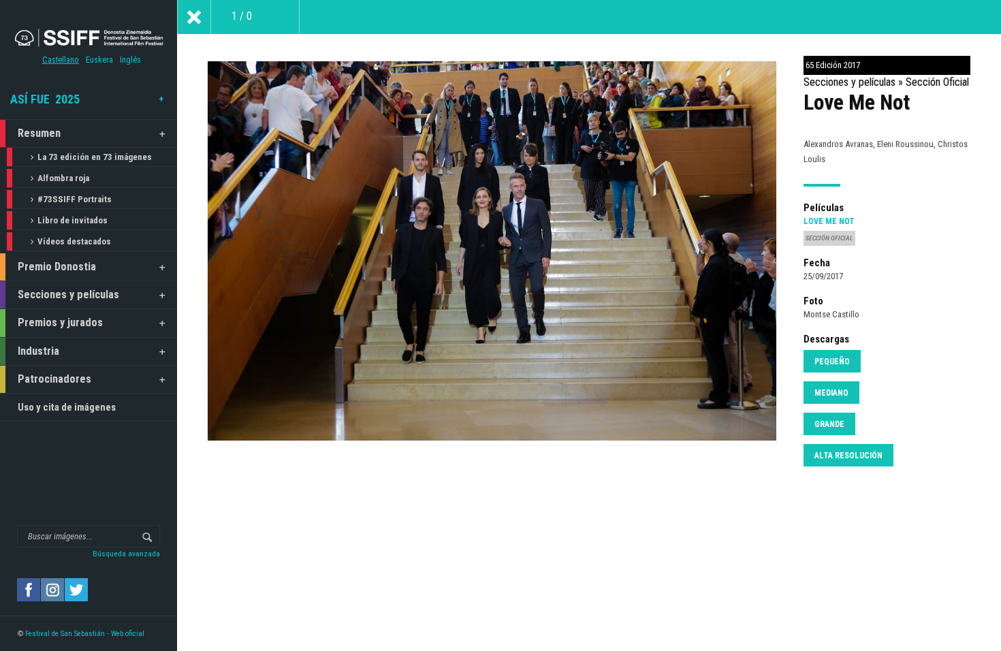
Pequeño (832, 361)
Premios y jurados (60, 322)
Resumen (39, 133)
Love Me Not (829, 221)
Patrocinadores (54, 378)
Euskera (99, 60)
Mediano (831, 393)
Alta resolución (848, 455)
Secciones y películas (68, 294)
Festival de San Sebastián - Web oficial (84, 633)
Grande (829, 424)
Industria (38, 351)
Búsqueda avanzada (126, 553)
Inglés (130, 60)
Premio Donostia (57, 266)
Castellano (60, 60)
